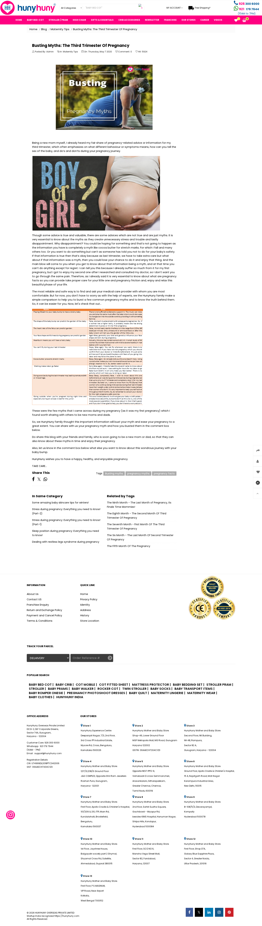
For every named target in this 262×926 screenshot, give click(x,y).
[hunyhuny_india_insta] (10, 816)
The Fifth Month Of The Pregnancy (128, 546)
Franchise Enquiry (38, 604)
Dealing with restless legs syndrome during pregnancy (65, 542)
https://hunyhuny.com (66, 915)
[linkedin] (209, 912)
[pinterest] (229, 912)
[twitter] (199, 912)
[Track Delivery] (110, 658)
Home (84, 594)
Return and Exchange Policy (44, 610)
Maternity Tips (70, 51)
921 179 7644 (46, 746)
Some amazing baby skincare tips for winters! (60, 502)
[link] (71, 8)
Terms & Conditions (39, 621)
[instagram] (219, 912)
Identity (85, 604)
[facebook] (189, 912)
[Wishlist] (236, 20)
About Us (32, 594)
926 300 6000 (52, 742)
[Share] (33, 479)
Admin (50, 51)
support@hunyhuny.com (48, 753)
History (84, 615)
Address (85, 610)
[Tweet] (39, 479)
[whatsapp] (45, 479)
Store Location (89, 621)
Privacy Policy (88, 599)
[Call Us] (236, 4)
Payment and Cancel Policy (44, 615)
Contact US (34, 599)
